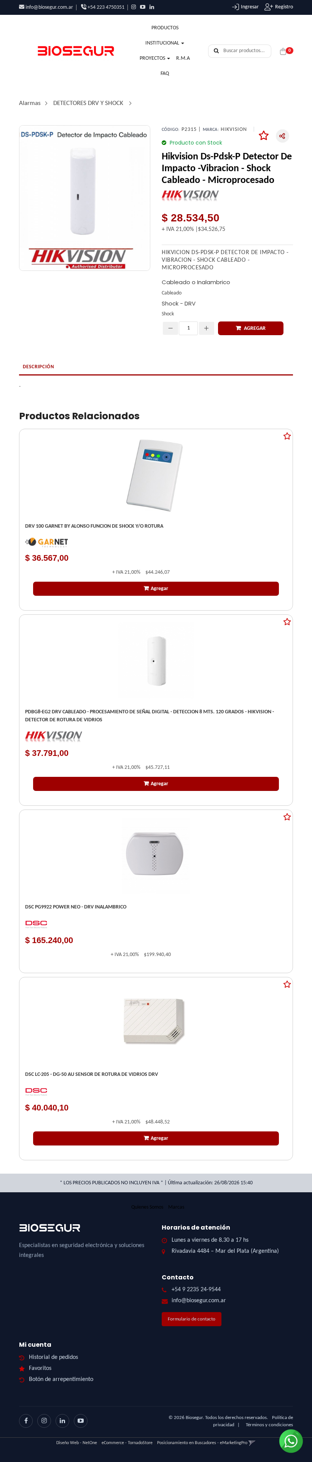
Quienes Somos (147, 1207)
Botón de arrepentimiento (61, 1379)
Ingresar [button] (250, 7)
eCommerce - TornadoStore (127, 1443)
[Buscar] (216, 51)
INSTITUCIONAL (162, 43)
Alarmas (30, 103)
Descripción (38, 366)
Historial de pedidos (53, 1357)
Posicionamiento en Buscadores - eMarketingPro (202, 1443)
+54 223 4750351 (105, 7)
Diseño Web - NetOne (76, 1443)
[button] (252, 1443)
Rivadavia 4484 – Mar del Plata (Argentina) (225, 1251)
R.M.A (183, 58)
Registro (284, 7)
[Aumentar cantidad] (206, 328)
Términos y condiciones (269, 1424)
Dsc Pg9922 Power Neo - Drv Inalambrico (75, 907)
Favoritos (40, 1368)
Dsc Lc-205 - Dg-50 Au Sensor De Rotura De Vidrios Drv (91, 1074)
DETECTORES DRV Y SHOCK (88, 103)
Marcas (176, 1207)
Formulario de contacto (191, 1319)
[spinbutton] (188, 328)
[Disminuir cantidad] (170, 328)
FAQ (165, 73)
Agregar (254, 328)
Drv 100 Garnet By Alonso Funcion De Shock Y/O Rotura (94, 526)
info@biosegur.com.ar (49, 7)
